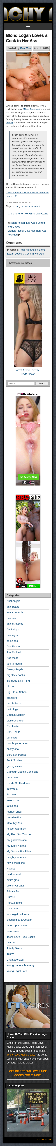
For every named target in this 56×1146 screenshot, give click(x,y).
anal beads (13, 606)
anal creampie (15, 612)
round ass (12, 908)
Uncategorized (15, 959)
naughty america (16, 857)
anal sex (11, 618)
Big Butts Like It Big (18, 680)
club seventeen (15, 720)
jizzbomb (12, 794)
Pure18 (11, 897)
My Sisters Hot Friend (19, 851)
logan (16, 206)
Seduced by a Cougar (19, 919)
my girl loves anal (17, 840)
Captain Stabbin (16, 714)
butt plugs (12, 709)
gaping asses (14, 766)
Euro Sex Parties (16, 754)
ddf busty (12, 737)
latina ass (12, 805)
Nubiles (11, 868)
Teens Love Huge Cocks (21, 936)
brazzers (12, 697)
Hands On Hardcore (18, 783)
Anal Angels (13, 601)
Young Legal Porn (17, 971)
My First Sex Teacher (19, 834)
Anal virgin (13, 629)
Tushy (10, 953)
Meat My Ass (14, 823)
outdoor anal (14, 874)
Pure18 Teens (15, 902)
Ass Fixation (14, 646)
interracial (12, 788)
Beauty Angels (15, 669)
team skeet (13, 931)
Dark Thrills (13, 732)
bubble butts (14, 703)
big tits (10, 686)
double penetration (17, 743)
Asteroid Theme (44, 1140)
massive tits (14, 817)
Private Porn (14, 891)
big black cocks (16, 675)
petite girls (13, 880)
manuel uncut (14, 811)
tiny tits (11, 942)
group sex (12, 777)
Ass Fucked (14, 652)
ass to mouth (14, 663)
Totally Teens (14, 948)
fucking (9, 122)
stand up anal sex (17, 925)
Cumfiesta (13, 726)
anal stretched (15, 623)
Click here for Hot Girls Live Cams (28, 213)
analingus (12, 635)
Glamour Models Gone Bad (22, 771)
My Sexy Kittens (16, 845)
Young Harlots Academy (20, 965)
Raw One (25, 48)
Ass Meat (12, 657)
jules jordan (13, 800)
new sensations (16, 862)
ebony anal (13, 749)
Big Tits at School (17, 692)
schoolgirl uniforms (18, 914)
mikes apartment (30, 206)
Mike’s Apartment (31, 109)
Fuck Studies (14, 760)
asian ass (12, 640)
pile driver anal (15, 885)
